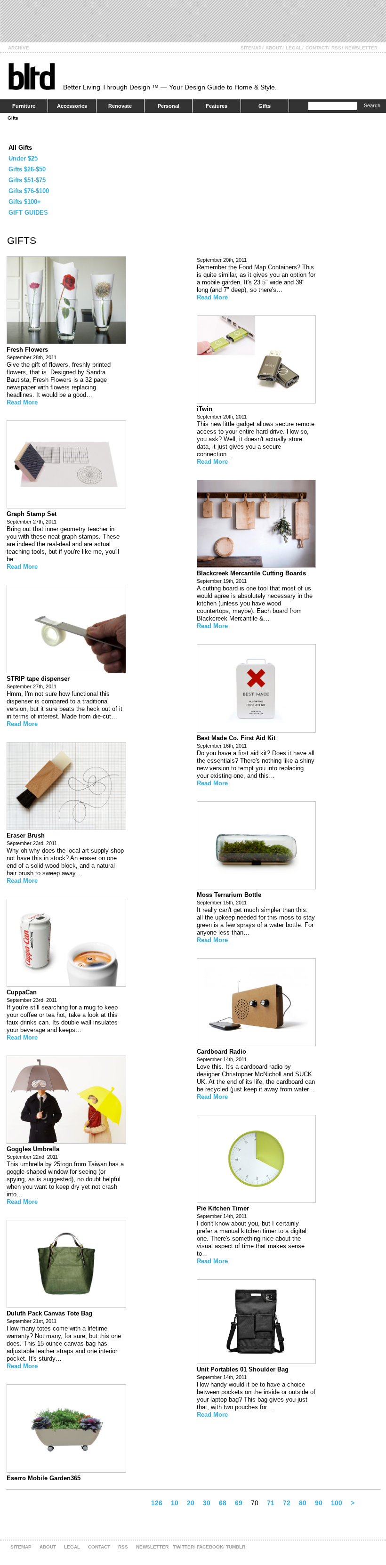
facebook (210, 1546)
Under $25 (23, 158)
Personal (168, 106)
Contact (317, 47)
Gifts (264, 106)
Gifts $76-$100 (28, 190)
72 (286, 1503)
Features (216, 106)
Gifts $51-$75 (27, 180)
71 (270, 1503)
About (273, 47)
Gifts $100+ (24, 201)
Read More (22, 402)
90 (318, 1503)
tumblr (235, 1546)
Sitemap (251, 47)
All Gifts (20, 147)
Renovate (120, 106)
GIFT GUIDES (28, 212)
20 (190, 1503)
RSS (336, 47)
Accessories (72, 106)
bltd (31, 76)
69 (238, 1503)
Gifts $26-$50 (27, 169)
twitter (183, 1546)
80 (302, 1503)
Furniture (23, 106)
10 (174, 1503)
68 (222, 1503)
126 (156, 1503)
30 (206, 1503)
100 (336, 1503)
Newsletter (361, 47)
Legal (294, 47)
